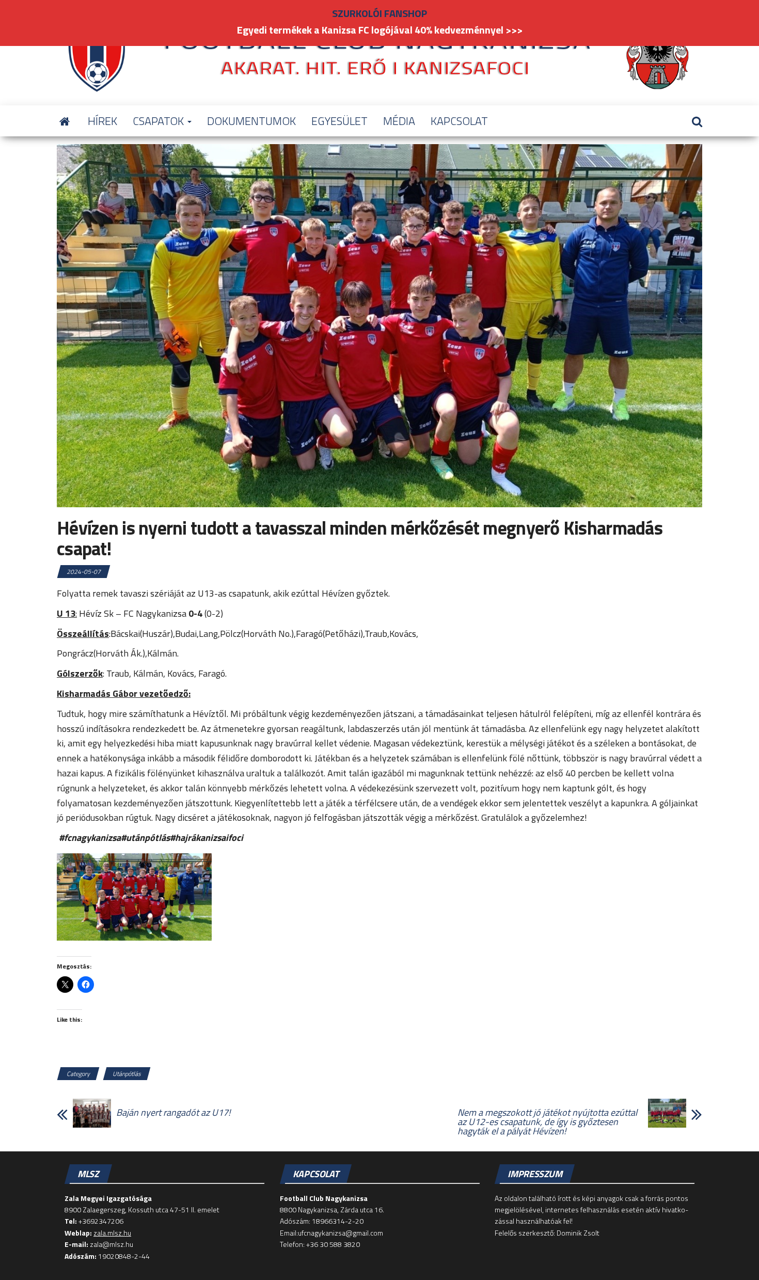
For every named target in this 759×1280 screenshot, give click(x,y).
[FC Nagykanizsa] (64, 120)
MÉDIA (399, 121)
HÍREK (102, 121)
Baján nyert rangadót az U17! (173, 1112)
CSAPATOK (159, 121)
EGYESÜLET (339, 121)
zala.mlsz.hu (112, 1232)
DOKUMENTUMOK (251, 121)
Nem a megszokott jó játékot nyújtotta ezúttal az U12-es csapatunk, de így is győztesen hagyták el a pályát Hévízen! (547, 1122)
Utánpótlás (127, 1074)
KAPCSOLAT (459, 121)
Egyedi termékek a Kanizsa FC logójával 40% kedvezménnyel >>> (380, 30)
